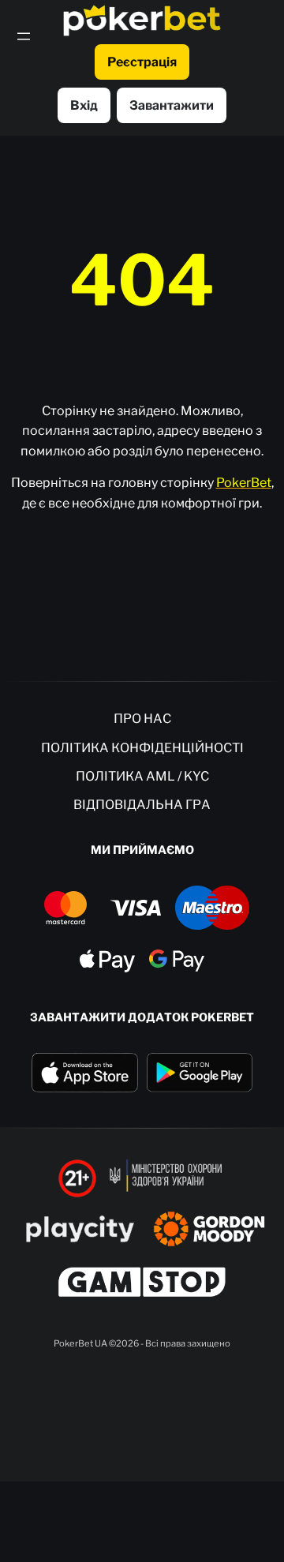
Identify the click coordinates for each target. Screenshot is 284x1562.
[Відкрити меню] (24, 36)
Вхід (84, 105)
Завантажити (171, 105)
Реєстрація (142, 61)
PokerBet (243, 482)
